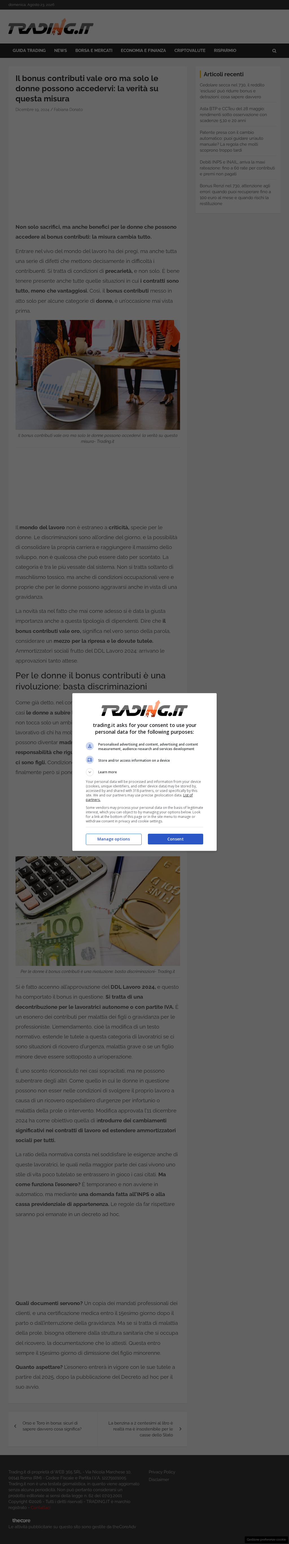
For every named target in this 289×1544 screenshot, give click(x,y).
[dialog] (144, 772)
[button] (144, 772)
